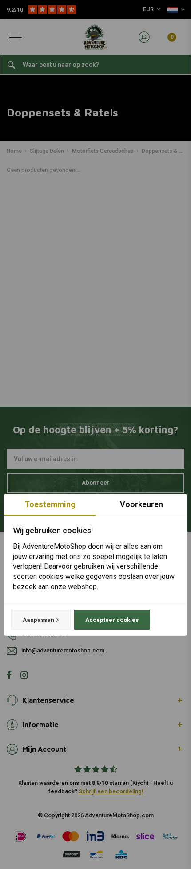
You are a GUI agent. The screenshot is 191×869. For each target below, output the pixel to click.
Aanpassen (38, 620)
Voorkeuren (141, 504)
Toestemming (49, 504)
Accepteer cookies (112, 620)
